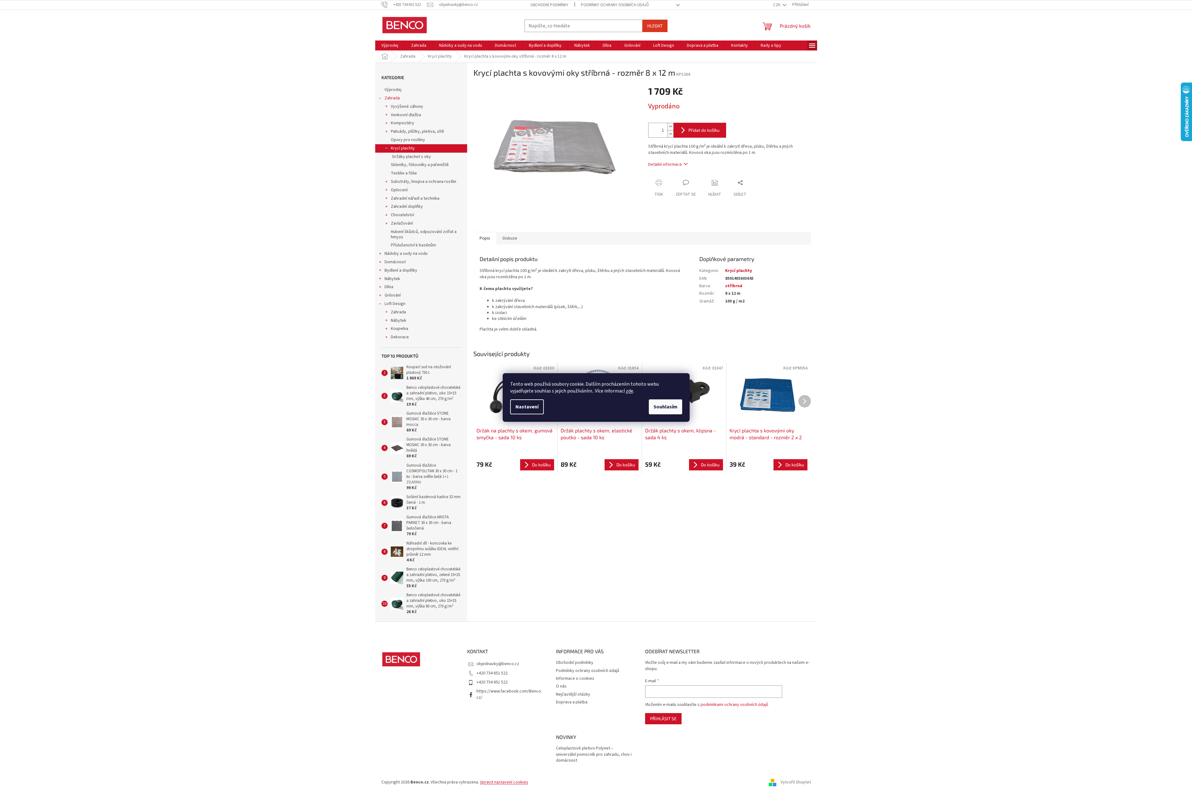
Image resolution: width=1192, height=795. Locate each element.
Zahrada (392, 98)
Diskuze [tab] (510, 238)
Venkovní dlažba (406, 115)
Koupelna (399, 329)
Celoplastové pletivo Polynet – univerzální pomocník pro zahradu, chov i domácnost (594, 754)
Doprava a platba (571, 702)
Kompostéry (402, 123)
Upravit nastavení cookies (504, 782)
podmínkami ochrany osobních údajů (734, 705)
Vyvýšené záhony (407, 106)
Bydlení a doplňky (401, 270)
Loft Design (395, 304)
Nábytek (392, 279)
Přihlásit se (663, 718)
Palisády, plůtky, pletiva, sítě (417, 131)
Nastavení (527, 406)
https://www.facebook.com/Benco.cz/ (509, 694)
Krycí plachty (403, 148)
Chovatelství (402, 215)
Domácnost (395, 262)
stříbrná (733, 286)
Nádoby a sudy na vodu (406, 253)
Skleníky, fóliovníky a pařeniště (420, 165)
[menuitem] (390, 45)
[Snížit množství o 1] (670, 133)
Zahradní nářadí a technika (415, 198)
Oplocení (399, 190)
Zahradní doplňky (407, 206)
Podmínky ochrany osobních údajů (615, 5)
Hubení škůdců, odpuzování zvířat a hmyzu (424, 234)
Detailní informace (665, 164)
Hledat (655, 25)
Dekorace (400, 337)
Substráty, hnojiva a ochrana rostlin (423, 182)
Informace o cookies (575, 678)
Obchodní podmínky (549, 5)
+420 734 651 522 (492, 673)
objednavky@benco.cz (497, 664)
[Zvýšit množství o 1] (670, 126)
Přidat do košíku (704, 130)
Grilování (393, 295)
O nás (561, 686)
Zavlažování (402, 223)
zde (629, 391)
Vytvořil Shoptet (796, 782)
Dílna (389, 287)
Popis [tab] (485, 238)
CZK (777, 5)
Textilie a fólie (404, 173)
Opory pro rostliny (408, 140)
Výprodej (393, 90)
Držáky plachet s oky (411, 157)
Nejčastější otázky (573, 694)
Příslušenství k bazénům (413, 245)
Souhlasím (665, 406)
